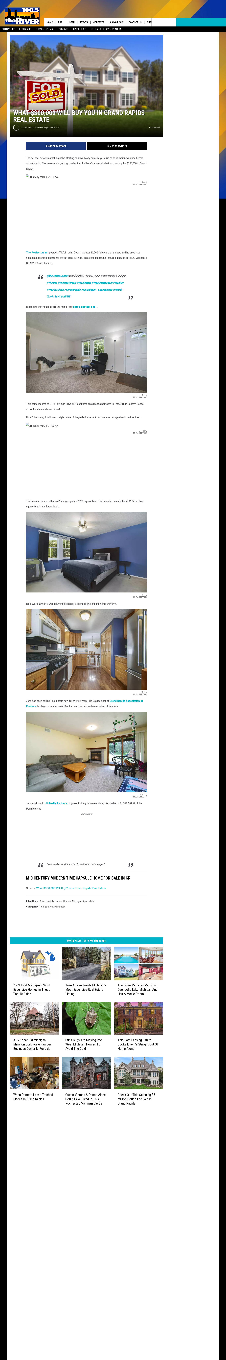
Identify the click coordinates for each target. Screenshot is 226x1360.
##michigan (87, 289)
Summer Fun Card (45, 29)
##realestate (84, 282)
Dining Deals (79, 29)
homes (58, 901)
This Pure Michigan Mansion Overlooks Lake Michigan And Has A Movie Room (138, 989)
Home (50, 22)
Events (84, 22)
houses (67, 901)
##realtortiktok (55, 289)
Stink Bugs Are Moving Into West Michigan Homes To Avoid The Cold (83, 1044)
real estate (88, 901)
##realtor (118, 282)
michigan (77, 901)
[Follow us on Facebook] (172, 22)
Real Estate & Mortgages (53, 906)
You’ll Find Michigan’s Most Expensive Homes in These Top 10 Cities (31, 989)
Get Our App (24, 29)
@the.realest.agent (57, 275)
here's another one (84, 306)
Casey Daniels (27, 127)
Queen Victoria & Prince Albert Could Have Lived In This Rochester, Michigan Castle (85, 1099)
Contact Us (135, 22)
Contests (98, 22)
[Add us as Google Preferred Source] (164, 22)
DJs (60, 22)
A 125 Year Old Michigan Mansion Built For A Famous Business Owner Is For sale (32, 1044)
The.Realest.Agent (37, 252)
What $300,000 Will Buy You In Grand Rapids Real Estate (71, 888)
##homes (52, 282)
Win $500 (63, 29)
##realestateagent (102, 282)
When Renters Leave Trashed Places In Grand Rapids (33, 1097)
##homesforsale (67, 282)
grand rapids (47, 901)
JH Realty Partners (56, 803)
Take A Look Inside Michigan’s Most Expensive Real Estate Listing (85, 989)
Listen (71, 22)
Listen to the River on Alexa (106, 29)
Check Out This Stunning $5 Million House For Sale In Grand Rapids (136, 1099)
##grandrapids (72, 289)
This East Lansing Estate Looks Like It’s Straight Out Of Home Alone (138, 1044)
